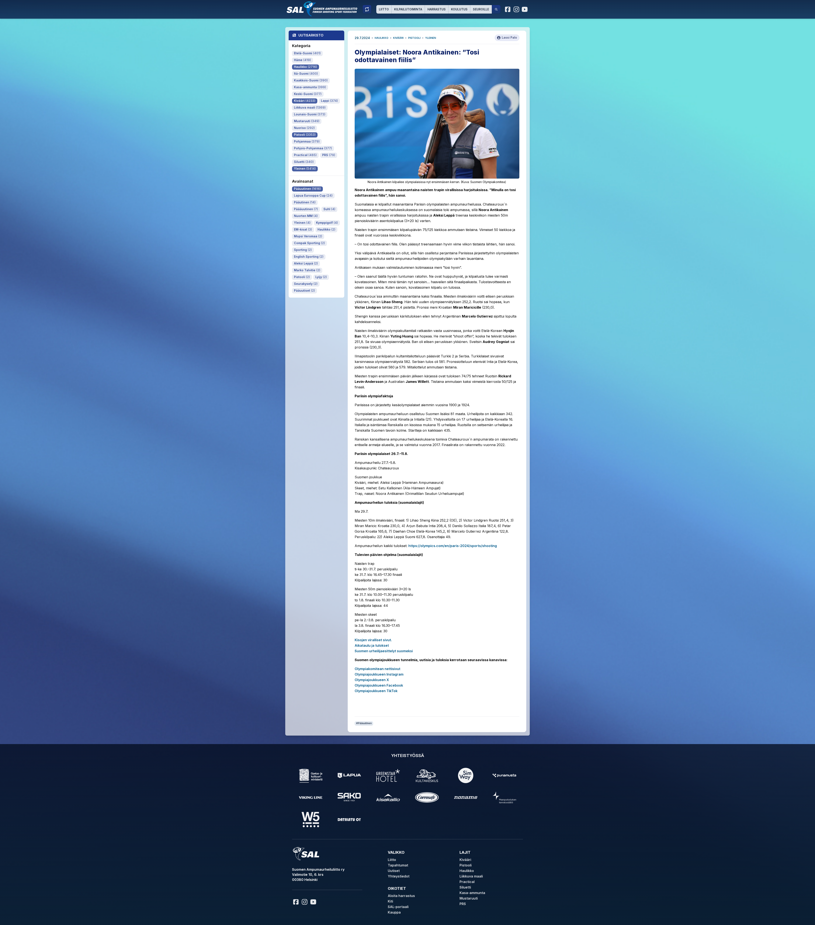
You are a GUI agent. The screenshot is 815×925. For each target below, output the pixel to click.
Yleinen (430, 37)
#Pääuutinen (364, 723)
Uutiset (394, 871)
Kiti (390, 901)
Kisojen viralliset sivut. (373, 640)
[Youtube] (525, 9)
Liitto (384, 9)
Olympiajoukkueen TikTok (376, 691)
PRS (462, 904)
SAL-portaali (398, 907)
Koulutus (459, 9)
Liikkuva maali (471, 876)
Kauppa (394, 912)
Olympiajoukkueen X (372, 680)
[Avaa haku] (496, 9)
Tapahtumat (398, 865)
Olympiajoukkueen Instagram (379, 674)
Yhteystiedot (398, 876)
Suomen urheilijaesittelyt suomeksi (384, 651)
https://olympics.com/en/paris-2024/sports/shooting (452, 546)
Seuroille (481, 9)
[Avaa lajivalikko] (367, 9)
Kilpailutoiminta (408, 9)
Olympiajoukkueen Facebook (379, 685)
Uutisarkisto (310, 35)
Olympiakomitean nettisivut (377, 669)
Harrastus (436, 9)
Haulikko (381, 37)
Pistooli (414, 37)
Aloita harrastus (401, 896)
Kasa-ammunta (472, 893)
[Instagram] (516, 9)
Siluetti (465, 887)
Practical (467, 882)
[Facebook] (508, 9)
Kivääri (398, 37)
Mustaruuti (468, 898)
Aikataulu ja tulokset (372, 645)
